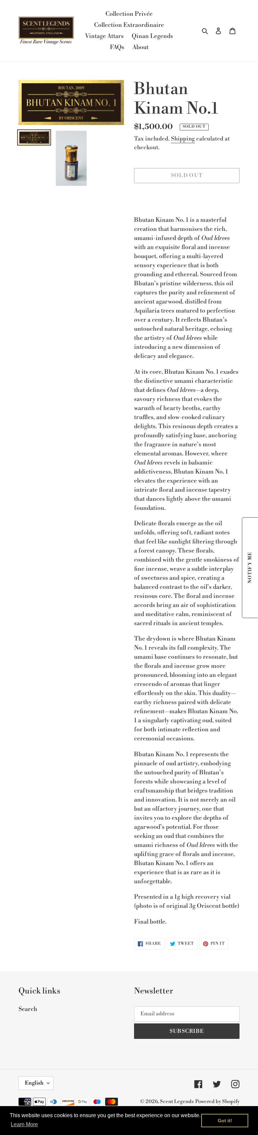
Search (27, 1009)
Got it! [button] (225, 1120)
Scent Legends (177, 1101)
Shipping (183, 139)
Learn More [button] (24, 1124)
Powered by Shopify (217, 1101)
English (34, 1083)
